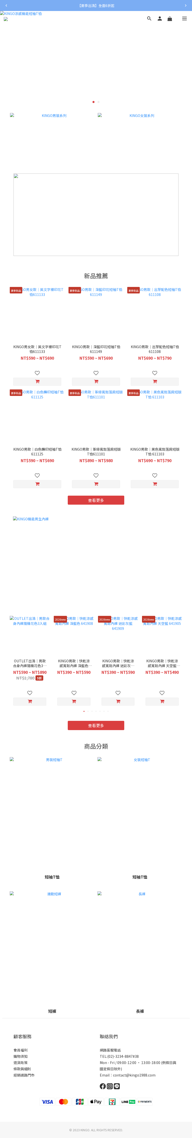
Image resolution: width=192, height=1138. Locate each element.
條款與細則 (22, 1068)
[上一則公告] (6, 5)
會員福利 (21, 1050)
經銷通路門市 (24, 1075)
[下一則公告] (186, 5)
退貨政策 (21, 1062)
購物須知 (21, 1056)
